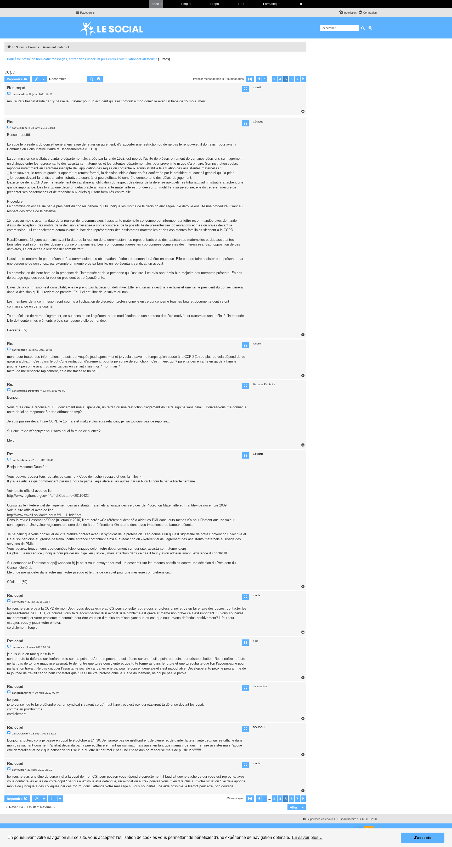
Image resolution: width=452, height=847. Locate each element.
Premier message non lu (208, 78)
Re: (10, 121)
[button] (250, 79)
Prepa (214, 4)
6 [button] (291, 79)
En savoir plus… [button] (307, 837)
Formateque (271, 4)
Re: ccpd (16, 87)
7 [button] (297, 79)
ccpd (9, 72)
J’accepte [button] (422, 837)
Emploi (186, 4)
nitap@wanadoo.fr (60, 563)
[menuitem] (367, 12)
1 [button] (265, 79)
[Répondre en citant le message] (245, 89)
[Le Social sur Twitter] (301, 4)
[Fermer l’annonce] (301, 58)
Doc (241, 4)
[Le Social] (114, 27)
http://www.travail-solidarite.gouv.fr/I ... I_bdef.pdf (44, 515)
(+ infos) (164, 59)
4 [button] (280, 79)
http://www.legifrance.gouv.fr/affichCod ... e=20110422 (48, 496)
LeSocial (156, 4)
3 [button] (274, 79)
